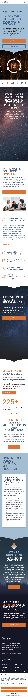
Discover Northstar (14, 587)
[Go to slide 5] (16, 413)
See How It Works (14, 192)
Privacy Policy (20, 671)
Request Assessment (14, 317)
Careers (18, 667)
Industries (5, 667)
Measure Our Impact (9, 392)
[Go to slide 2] (12, 413)
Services (4, 664)
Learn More (6, 244)
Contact (4, 671)
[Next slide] (25, 531)
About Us (18, 664)
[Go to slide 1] (11, 413)
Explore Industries (14, 447)
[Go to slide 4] (15, 413)
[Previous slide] (3, 531)
